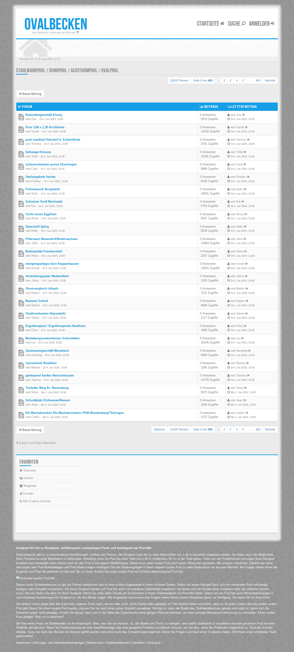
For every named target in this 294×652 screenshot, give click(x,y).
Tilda (34, 156)
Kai (33, 206)
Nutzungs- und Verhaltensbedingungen (59, 642)
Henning (36, 355)
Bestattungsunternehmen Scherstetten (52, 338)
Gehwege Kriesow (38, 152)
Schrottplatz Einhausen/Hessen (47, 400)
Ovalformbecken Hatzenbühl (45, 313)
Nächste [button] (270, 80)
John (34, 243)
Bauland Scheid (36, 301)
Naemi (35, 305)
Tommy (36, 143)
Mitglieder (30, 486)
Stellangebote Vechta (40, 176)
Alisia (35, 218)
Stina (34, 392)
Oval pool (153, 642)
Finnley (36, 181)
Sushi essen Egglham (41, 214)
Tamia (35, 317)
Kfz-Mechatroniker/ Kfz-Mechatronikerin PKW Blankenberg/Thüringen (74, 413)
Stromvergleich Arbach (41, 288)
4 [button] (236, 80)
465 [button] (258, 80)
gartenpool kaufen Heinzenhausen (49, 375)
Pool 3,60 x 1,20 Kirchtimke (44, 127)
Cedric (35, 417)
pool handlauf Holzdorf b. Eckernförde (52, 139)
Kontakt (28, 493)
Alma (34, 255)
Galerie (28, 478)
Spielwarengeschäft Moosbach (47, 350)
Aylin (34, 193)
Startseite (208, 24)
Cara (34, 168)
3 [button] (230, 80)
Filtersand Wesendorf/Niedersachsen (51, 239)
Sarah (35, 131)
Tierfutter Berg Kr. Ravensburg (47, 388)
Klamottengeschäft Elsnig (43, 115)
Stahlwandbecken (118, 642)
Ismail (35, 268)
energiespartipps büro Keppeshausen (52, 263)
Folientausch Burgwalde (42, 189)
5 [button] (243, 80)
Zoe (33, 119)
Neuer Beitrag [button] (32, 94)
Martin (35, 293)
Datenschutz (95, 642)
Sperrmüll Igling (37, 226)
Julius (35, 280)
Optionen (159, 429)
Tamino (36, 380)
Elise (34, 330)
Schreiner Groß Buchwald (43, 201)
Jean (34, 404)
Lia (33, 342)
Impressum (23, 642)
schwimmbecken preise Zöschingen (51, 164)
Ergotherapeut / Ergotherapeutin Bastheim (55, 326)
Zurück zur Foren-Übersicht (36, 443)
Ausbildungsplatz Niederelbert (47, 276)
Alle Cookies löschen (36, 501)
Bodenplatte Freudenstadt (43, 251)
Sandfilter (138, 642)
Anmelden (260, 24)
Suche (234, 24)
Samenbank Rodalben (41, 363)
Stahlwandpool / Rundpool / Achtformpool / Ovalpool (67, 70)
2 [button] (224, 80)
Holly (34, 230)
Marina (35, 367)
